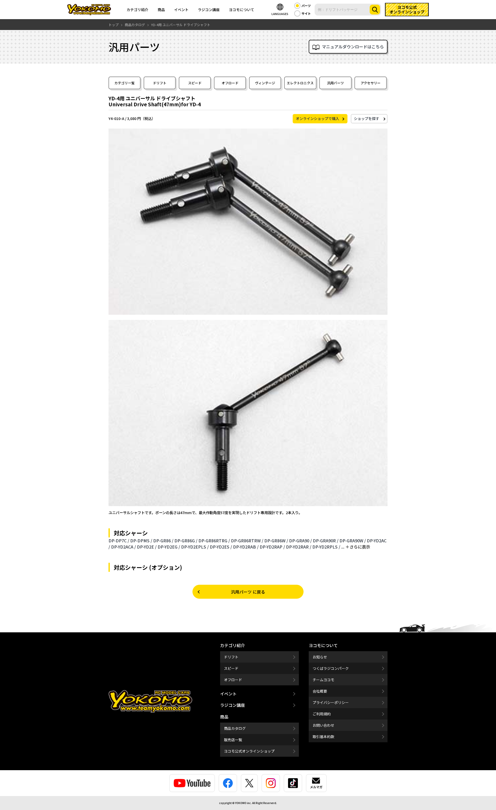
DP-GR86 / (163, 540)
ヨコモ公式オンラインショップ (249, 751)
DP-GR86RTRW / (247, 540)
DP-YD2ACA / (123, 547)
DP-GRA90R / (325, 540)
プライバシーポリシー (331, 702)
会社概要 (320, 691)
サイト (306, 13)
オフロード (230, 82)
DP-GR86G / (185, 540)
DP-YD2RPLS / (326, 547)
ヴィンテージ (265, 82)
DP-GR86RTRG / (214, 540)
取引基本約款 (323, 736)
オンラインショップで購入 (317, 118)
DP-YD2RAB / (246, 547)
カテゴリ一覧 (124, 82)
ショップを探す (366, 118)
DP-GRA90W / (352, 540)
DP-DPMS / (141, 540)
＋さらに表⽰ (357, 547)
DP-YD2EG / (169, 547)
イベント (181, 9)
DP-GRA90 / (300, 540)
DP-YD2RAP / (272, 547)
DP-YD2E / (147, 547)
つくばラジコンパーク (331, 668)
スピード (195, 82)
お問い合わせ (323, 725)
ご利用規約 (322, 713)
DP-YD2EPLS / (195, 547)
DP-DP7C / (119, 540)
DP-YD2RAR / (298, 547)
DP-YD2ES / (221, 547)
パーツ (306, 5)
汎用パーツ (335, 82)
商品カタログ (235, 728)
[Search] (375, 9)
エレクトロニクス (300, 82)
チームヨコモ (323, 679)
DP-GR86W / (276, 540)
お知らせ (320, 656)
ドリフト (159, 82)
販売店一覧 (233, 739)
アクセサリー (371, 82)
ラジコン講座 (209, 9)
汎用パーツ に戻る (248, 592)
